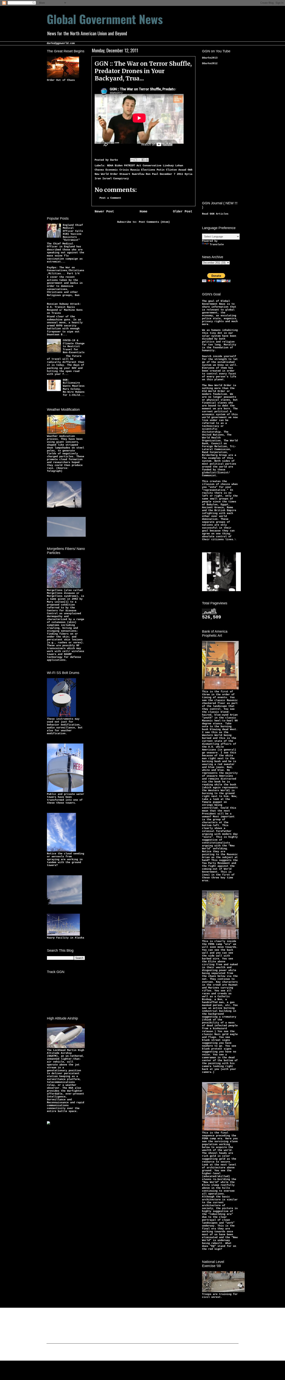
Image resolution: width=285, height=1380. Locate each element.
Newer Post (104, 211)
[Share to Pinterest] (147, 160)
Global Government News (105, 18)
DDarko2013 (210, 57)
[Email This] (132, 160)
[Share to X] (139, 160)
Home (143, 211)
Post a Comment (110, 197)
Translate (217, 244)
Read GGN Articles (215, 213)
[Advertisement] (62, 148)
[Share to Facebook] (143, 160)
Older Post (182, 211)
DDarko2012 (210, 63)
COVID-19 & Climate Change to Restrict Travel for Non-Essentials (74, 346)
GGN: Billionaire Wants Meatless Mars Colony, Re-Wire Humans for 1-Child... (74, 388)
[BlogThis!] (136, 160)
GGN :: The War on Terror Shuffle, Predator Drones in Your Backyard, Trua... (143, 71)
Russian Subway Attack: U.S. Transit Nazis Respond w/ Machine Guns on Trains (65, 309)
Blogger (172, 1352)
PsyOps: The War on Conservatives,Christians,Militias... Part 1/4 (65, 270)
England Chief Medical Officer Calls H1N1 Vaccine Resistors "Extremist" (73, 233)
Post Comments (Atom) (154, 221)
